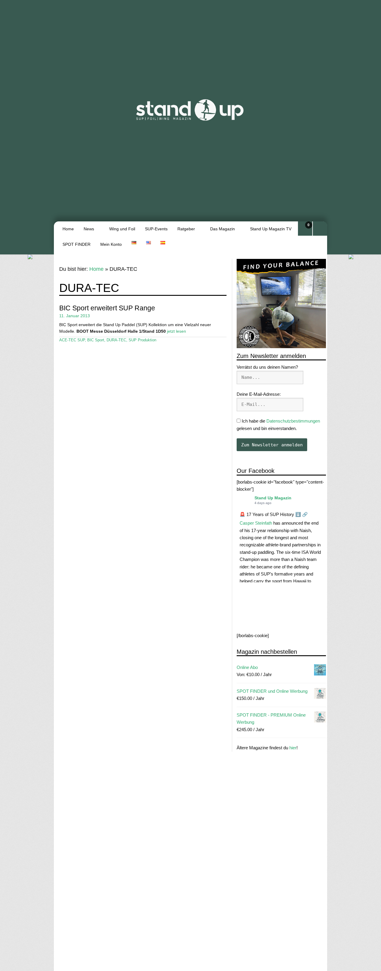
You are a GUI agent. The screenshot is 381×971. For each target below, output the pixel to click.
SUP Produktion (142, 340)
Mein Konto (111, 244)
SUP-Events (156, 228)
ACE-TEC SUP (72, 340)
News (89, 228)
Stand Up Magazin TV (270, 228)
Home (68, 228)
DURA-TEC (116, 340)
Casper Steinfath (256, 523)
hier (292, 747)
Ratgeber (186, 228)
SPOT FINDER (76, 244)
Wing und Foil (122, 228)
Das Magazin (222, 228)
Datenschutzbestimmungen (293, 421)
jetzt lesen (176, 331)
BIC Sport (95, 340)
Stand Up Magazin (272, 497)
